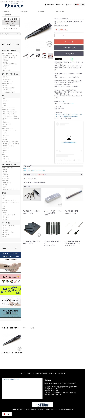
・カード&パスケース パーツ (9, 200)
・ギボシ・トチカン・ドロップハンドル (10, 119)
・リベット (4, 137)
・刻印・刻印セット (7, 90)
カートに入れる (69, 42)
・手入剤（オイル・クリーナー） (10, 189)
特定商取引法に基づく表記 (40, 373)
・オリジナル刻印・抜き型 (8, 214)
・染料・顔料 (5, 180)
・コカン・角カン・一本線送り (9, 116)
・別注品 (4, 212)
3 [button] (9, 29)
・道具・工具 (5, 77)
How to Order (61, 373)
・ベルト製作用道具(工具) (8, 92)
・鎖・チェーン (5, 152)
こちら (63, 101)
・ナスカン (4, 126)
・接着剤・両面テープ (7, 167)
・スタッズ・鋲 (5, 158)
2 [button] (7, 29)
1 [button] (4, 29)
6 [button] (17, 29)
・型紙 (3, 198)
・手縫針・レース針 (7, 83)
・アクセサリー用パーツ (8, 145)
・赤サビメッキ (5, 122)
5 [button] (14, 29)
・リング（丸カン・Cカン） (9, 107)
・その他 (4, 236)
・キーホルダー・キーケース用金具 (10, 143)
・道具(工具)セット (6, 79)
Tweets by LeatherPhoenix (11, 379)
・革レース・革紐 (6, 70)
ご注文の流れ (5, 11)
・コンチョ (4, 132)
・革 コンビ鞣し (6, 230)
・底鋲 (3, 154)
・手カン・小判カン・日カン (9, 113)
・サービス (4, 219)
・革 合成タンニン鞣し (8, 232)
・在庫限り (4, 210)
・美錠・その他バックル (8, 128)
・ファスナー (5, 150)
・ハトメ (4, 105)
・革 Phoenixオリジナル (8, 225)
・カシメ (4, 98)
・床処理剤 (4, 172)
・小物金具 (4, 139)
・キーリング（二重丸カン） (9, 109)
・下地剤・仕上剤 (6, 182)
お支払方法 (41, 11)
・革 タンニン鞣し (7, 228)
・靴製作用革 (5, 66)
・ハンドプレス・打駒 (7, 81)
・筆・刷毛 (4, 185)
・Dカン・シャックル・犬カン (9, 111)
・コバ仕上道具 (5, 178)
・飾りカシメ (5, 101)
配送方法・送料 (60, 11)
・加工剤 (4, 187)
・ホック (4, 103)
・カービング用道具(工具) (8, 87)
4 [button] (12, 29)
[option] (11, 22)
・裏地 (3, 208)
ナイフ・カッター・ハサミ (38, 170)
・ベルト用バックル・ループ (9, 130)
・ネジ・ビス (5, 135)
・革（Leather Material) (7, 53)
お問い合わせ (23, 11)
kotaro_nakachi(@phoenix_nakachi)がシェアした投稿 (70, 160)
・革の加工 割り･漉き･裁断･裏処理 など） (10, 63)
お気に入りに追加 (69, 54)
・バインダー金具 (6, 161)
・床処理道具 (5, 174)
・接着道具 (4, 169)
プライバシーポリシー (25, 373)
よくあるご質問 (6, 14)
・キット (4, 196)
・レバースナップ (6, 124)
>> (50, 32)
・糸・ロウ (4, 85)
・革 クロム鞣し (6, 234)
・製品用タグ (5, 60)
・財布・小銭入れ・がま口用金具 (10, 141)
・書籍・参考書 (5, 217)
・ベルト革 (4, 68)
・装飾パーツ (5, 148)
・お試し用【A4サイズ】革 (8, 57)
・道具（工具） (26, 168)
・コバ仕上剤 (5, 176)
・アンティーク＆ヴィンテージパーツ (10, 203)
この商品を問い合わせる (69, 48)
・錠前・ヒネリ (5, 156)
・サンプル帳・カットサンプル (9, 55)
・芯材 (3, 206)
